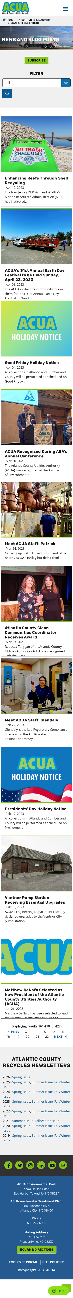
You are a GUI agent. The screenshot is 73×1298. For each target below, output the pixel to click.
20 (27, 1036)
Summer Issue (42, 1082)
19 (17, 1036)
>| (66, 1036)
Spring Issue (21, 1077)
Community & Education (36, 20)
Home (10, 20)
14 (34, 1032)
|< (8, 1032)
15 (44, 1032)
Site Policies (53, 1262)
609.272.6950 (36, 1223)
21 (37, 1036)
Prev (15, 1032)
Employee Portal (23, 1262)
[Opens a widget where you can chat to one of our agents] (58, 1291)
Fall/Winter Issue (47, 1121)
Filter (36, 73)
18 (8, 1036)
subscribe (36, 60)
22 (47, 1036)
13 (25, 1032)
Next (58, 1036)
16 (53, 1032)
